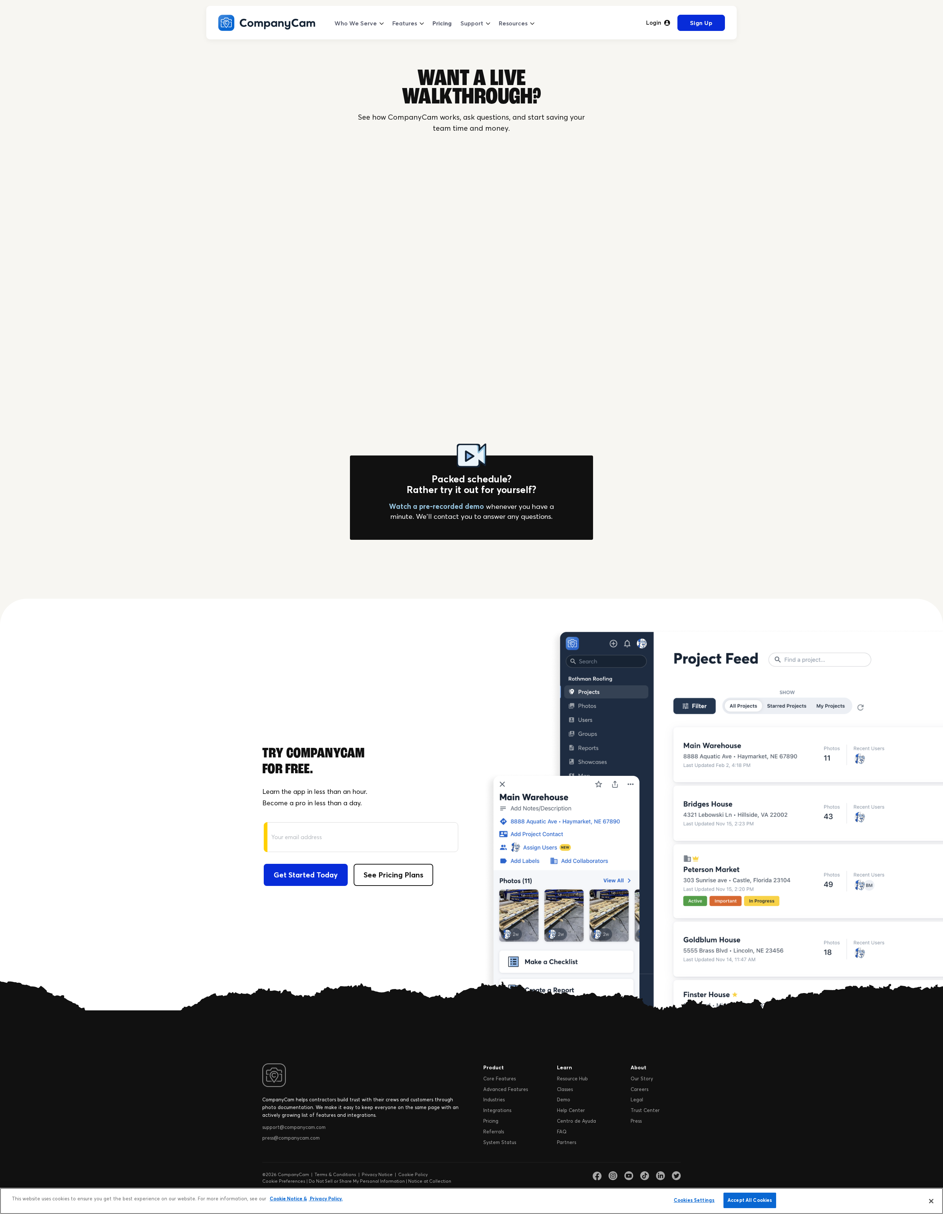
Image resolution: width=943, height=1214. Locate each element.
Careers (639, 1089)
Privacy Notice (377, 1174)
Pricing (442, 23)
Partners (566, 1142)
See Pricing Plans (393, 874)
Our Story (642, 1078)
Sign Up (701, 23)
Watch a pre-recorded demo (436, 506)
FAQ (562, 1131)
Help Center (571, 1110)
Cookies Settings (694, 1200)
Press (636, 1121)
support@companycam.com (294, 1127)
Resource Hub (572, 1078)
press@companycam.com (291, 1138)
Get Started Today (306, 874)
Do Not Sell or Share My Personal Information (357, 1181)
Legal (637, 1099)
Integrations (497, 1110)
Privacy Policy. (326, 1198)
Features (404, 23)
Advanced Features (505, 1089)
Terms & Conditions (335, 1174)
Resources (513, 23)
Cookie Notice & (288, 1198)
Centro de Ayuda (576, 1121)
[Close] (931, 1201)
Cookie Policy (413, 1174)
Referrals (493, 1131)
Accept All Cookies (750, 1200)
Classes (565, 1089)
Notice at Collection (429, 1181)
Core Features (499, 1078)
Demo (563, 1099)
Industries (494, 1099)
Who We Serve (355, 23)
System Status (499, 1142)
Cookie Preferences (283, 1181)
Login (653, 23)
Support (471, 23)
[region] (471, 1201)
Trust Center (645, 1110)
